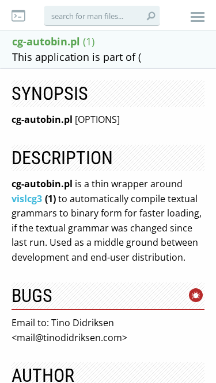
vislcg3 (27, 198)
